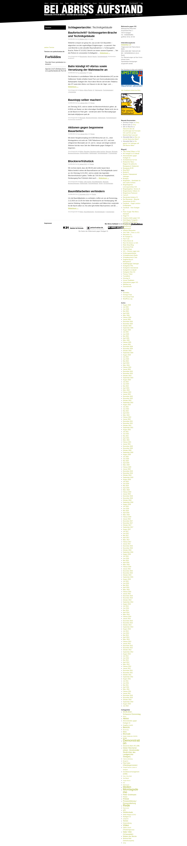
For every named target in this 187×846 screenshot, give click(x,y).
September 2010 (128, 702)
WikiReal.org (127, 284)
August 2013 (127, 629)
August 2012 (127, 654)
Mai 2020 (126, 461)
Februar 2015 (127, 591)
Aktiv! (46, 3)
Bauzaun (108, 151)
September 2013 (128, 627)
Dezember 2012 (128, 645)
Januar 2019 (127, 494)
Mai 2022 (126, 411)
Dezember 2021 (128, 421)
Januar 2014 (127, 618)
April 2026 (126, 313)
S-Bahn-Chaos (127, 249)
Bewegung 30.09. (128, 168)
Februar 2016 (127, 566)
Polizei (125, 797)
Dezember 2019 (128, 471)
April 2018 (126, 512)
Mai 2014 (126, 610)
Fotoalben (87, 3)
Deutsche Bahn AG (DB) (131, 746)
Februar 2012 (127, 666)
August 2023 (127, 380)
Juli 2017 (126, 531)
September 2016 (128, 552)
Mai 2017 (126, 535)
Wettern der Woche (130, 836)
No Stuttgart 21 (127, 236)
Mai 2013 (126, 635)
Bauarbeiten (83, 56)
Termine (101, 3)
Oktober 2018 (127, 500)
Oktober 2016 (127, 550)
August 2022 (127, 404)
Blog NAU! (126, 170)
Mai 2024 (126, 361)
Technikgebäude (102, 56)
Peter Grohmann (129, 795)
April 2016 (126, 562)
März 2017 (126, 540)
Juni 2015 (126, 583)
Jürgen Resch (126, 780)
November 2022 (128, 398)
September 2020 (128, 452)
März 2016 (126, 564)
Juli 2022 (126, 407)
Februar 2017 (127, 542)
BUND (125, 738)
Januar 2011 (127, 693)
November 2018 (128, 498)
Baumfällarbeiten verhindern (86, 191)
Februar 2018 (127, 517)
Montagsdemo (130, 791)
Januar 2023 (127, 394)
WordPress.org (127, 299)
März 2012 (126, 664)
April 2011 (126, 687)
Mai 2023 (126, 386)
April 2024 (126, 363)
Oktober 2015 (127, 575)
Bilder (125, 732)
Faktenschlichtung (128, 759)
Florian (92, 103)
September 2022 (128, 402)
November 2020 (128, 448)
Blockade (82, 117)
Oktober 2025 (127, 326)
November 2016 (128, 548)
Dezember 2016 (128, 546)
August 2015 (127, 579)
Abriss (81, 90)
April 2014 (126, 612)
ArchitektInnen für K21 (130, 160)
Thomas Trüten (127, 274)
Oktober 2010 (127, 699)
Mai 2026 (126, 311)
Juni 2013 (126, 633)
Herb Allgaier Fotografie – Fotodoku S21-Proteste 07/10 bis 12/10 (131, 222)
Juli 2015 (126, 581)
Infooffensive (127, 226)
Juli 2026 (126, 307)
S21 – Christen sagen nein (131, 251)
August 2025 (127, 330)
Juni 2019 (126, 483)
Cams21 (125, 195)
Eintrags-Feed (127, 295)
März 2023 (126, 390)
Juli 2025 (126, 332)
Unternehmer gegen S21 (130, 282)
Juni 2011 (126, 683)
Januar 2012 (127, 668)
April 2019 (126, 488)
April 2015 (126, 587)
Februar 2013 (127, 641)
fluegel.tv (125, 761)
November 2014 (128, 598)
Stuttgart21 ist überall (129, 270)
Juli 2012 (126, 656)
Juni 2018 (126, 508)
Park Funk (126, 239)
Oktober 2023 (127, 375)
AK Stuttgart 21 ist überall (131, 153)
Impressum (48, 223)
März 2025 (126, 340)
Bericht (90, 56)
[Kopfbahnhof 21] (73, 229)
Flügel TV (126, 216)
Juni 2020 (126, 459)
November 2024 (128, 348)
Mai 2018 (126, 510)
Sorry (137, 122)
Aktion (81, 151)
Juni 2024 (126, 359)
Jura (61, 3)
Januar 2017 (127, 544)
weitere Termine (49, 47)
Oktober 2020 (127, 450)
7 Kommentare (112, 153)
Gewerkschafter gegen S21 (131, 218)
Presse (79, 3)
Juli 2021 (126, 431)
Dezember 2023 (128, 371)
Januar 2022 (127, 419)
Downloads (54, 3)
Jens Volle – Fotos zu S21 (131, 232)
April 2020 (126, 463)
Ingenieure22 (127, 228)
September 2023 (128, 377)
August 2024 (127, 355)
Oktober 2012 (127, 650)
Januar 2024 (127, 369)
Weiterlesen (105, 53)
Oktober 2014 (127, 600)
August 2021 (127, 429)
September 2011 (128, 677)
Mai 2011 (126, 685)
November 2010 (128, 697)
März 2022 (126, 415)
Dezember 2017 (128, 521)
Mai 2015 (126, 585)
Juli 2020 (126, 456)
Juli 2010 (126, 706)
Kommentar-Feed (128, 297)
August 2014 (127, 604)
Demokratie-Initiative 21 (130, 197)
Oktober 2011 (127, 675)
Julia (91, 39)
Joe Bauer (126, 778)
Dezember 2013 (128, 621)
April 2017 (126, 537)
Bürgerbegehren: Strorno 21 (131, 189)
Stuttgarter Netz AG (129, 272)
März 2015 (126, 589)
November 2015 (128, 573)
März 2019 (126, 490)
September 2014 (128, 602)
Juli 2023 (126, 382)
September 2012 (128, 652)
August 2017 (127, 529)
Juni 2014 (126, 608)
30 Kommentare (108, 183)
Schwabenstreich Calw (130, 257)
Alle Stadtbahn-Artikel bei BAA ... (131, 90)
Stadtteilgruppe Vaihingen (131, 263)
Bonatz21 (126, 172)
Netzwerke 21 (127, 234)
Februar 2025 (127, 342)
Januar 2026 (127, 319)
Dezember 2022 (128, 396)
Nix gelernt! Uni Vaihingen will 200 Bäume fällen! (131, 143)
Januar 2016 (127, 569)
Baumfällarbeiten (97, 181)
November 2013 (128, 623)
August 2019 (127, 479)
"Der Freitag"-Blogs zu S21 (131, 151)
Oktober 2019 (127, 475)
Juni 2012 (126, 658)
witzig (124, 843)
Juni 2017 (126, 533)
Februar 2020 (127, 467)
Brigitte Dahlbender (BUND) (130, 736)
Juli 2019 (126, 481)
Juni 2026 (126, 309)
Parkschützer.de (128, 241)
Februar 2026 (127, 317)
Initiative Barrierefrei (129, 230)
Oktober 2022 (127, 400)
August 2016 (127, 554)
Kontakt (108, 3)
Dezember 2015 (128, 571)
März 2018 (126, 515)
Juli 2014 (126, 606)
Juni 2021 (126, 434)
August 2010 (127, 704)
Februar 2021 (127, 442)
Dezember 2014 (128, 596)
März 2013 (126, 639)
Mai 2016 (126, 560)
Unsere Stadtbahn (128, 280)
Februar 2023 (127, 392)
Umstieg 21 (126, 278)
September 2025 (128, 328)
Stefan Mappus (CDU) (129, 814)
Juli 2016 (126, 556)
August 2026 (127, 305)
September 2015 (128, 577)
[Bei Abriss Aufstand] (93, 10)
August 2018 (127, 504)
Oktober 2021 (127, 425)
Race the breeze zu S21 (130, 243)
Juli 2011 (125, 681)
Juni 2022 (126, 409)
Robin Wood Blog (128, 245)
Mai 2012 (126, 660)
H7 (93, 90)
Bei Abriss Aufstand (52, 18)
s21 (124, 810)
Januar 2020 (127, 469)
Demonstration (84, 153)
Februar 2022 (127, 417)
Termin (101, 183)
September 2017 (128, 527)
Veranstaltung (127, 823)
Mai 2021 (126, 436)
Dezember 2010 (128, 695)
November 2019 (128, 473)
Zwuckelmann (127, 286)
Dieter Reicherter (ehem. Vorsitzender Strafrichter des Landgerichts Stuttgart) (131, 752)
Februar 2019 (127, 492)
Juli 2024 (126, 357)
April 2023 (126, 388)
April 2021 (126, 438)
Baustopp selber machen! (84, 99)
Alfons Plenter (88, 90)
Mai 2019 (126, 485)
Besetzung (126, 729)
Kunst (95, 3)
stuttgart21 (126, 818)
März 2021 (126, 440)
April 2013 (126, 637)
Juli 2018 (126, 506)
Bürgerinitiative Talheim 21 (131, 191)
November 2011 (128, 672)
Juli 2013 (126, 631)
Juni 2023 (126, 384)
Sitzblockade (102, 117)
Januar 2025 (127, 344)
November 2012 (128, 647)
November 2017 (128, 523)
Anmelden (126, 292)
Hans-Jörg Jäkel (127, 776)
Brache (95, 56)
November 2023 (128, 373)
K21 (124, 782)
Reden (73, 3)
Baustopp (87, 151)
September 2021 (128, 427)
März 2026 (126, 315)
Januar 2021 (127, 444)
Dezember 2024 (128, 346)
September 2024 (128, 353)
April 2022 (126, 413)
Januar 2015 (127, 594)
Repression (126, 808)
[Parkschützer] (96, 229)
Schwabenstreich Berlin (130, 255)
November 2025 (128, 324)
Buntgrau (126, 178)
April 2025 (126, 338)
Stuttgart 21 (127, 816)
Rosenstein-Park (128, 247)
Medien (127, 787)
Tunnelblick (126, 276)
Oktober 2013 (127, 625)
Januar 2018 (127, 519)
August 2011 (127, 679)
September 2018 (128, 502)
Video (126, 825)
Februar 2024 (127, 367)
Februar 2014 (127, 616)
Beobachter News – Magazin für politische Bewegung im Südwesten (131, 164)
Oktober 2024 (127, 350)
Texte (67, 3)
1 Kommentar (72, 92)
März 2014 (126, 614)
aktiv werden (88, 181)
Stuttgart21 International (130, 268)
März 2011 (126, 689)
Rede (126, 805)
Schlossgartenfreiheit (129, 253)
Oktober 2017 (127, 525)
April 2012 (126, 662)
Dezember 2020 (128, 446)
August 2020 (127, 454)
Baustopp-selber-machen (97, 151)
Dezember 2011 (128, 670)
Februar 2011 (127, 691)
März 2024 (126, 365)
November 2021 (128, 423)
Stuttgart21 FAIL (128, 266)
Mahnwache (98, 90)
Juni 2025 (126, 334)
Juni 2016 (126, 558)
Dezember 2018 (128, 496)
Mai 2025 (126, 336)
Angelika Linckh (128, 725)
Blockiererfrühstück (91, 117)
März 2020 (126, 465)
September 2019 (128, 477)
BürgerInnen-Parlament (130, 193)
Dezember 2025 (128, 321)
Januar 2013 (127, 643)
